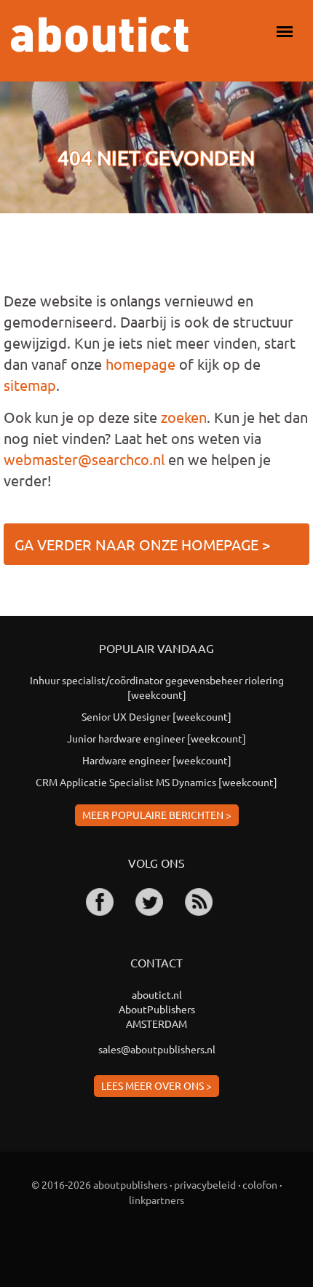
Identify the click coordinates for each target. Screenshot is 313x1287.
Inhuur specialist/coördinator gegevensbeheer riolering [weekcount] (157, 687)
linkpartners (156, 1199)
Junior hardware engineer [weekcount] (156, 738)
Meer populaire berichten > (156, 814)
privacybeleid (205, 1184)
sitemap (30, 385)
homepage (140, 364)
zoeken (184, 417)
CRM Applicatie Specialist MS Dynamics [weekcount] (156, 781)
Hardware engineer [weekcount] (156, 760)
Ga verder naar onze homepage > (142, 544)
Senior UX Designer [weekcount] (156, 716)
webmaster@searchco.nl (84, 459)
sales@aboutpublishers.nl (156, 1049)
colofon (259, 1184)
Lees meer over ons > (156, 1085)
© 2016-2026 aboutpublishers (99, 1184)
